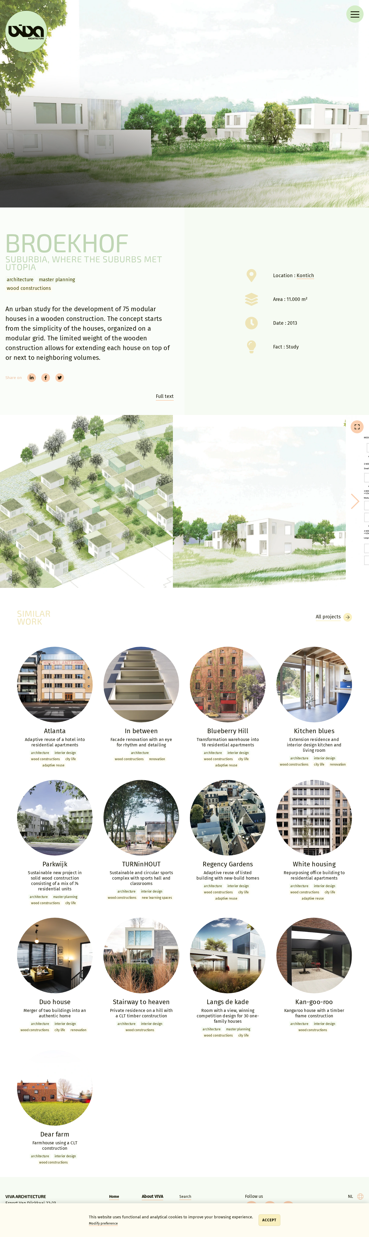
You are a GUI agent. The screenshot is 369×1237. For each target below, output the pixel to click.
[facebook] (45, 377)
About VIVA (152, 1196)
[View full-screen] (357, 426)
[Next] (353, 501)
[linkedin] (31, 377)
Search (185, 1196)
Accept (269, 1220)
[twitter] (59, 377)
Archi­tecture (20, 280)
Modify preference (103, 1223)
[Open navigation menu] (355, 14)
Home (114, 1196)
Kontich (305, 276)
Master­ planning (57, 280)
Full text (165, 396)
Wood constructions (29, 288)
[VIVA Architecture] (26, 31)
